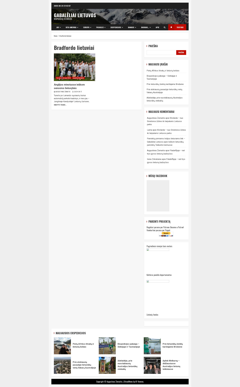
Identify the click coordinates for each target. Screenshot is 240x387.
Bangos (131, 27)
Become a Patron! (177, 227)
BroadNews (128, 381)
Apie (157, 27)
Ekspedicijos (115, 27)
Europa (86, 27)
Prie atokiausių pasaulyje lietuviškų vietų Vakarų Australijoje (62, 365)
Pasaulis (100, 27)
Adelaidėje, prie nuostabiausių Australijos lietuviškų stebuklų (107, 365)
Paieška (153, 46)
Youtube (180, 27)
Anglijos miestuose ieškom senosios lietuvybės (74, 67)
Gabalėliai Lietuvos (75, 15)
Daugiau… (145, 27)
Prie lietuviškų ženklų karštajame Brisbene (165, 84)
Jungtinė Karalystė (78, 78)
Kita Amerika (71, 27)
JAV (57, 27)
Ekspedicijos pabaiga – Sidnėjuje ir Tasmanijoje (107, 345)
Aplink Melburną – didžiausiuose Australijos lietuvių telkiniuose (152, 365)
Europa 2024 (67, 78)
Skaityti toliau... (60, 105)
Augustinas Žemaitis (63, 92)
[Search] (165, 27)
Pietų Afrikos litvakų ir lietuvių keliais (163, 70)
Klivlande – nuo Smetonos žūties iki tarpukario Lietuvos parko (165, 121)
